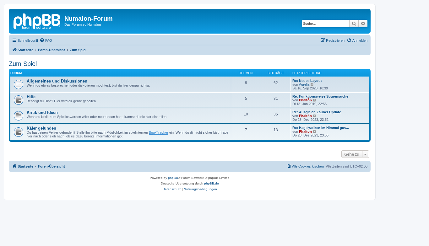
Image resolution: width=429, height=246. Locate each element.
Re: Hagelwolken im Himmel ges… (320, 128)
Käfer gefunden (41, 128)
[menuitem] (46, 40)
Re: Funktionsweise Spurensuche (320, 96)
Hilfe (31, 96)
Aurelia (304, 84)
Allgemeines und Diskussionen (57, 81)
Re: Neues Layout (307, 81)
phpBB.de (211, 183)
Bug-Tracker (158, 132)
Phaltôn (305, 100)
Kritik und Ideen (42, 112)
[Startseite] (37, 20)
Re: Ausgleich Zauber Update (316, 112)
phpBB (173, 177)
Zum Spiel (23, 63)
